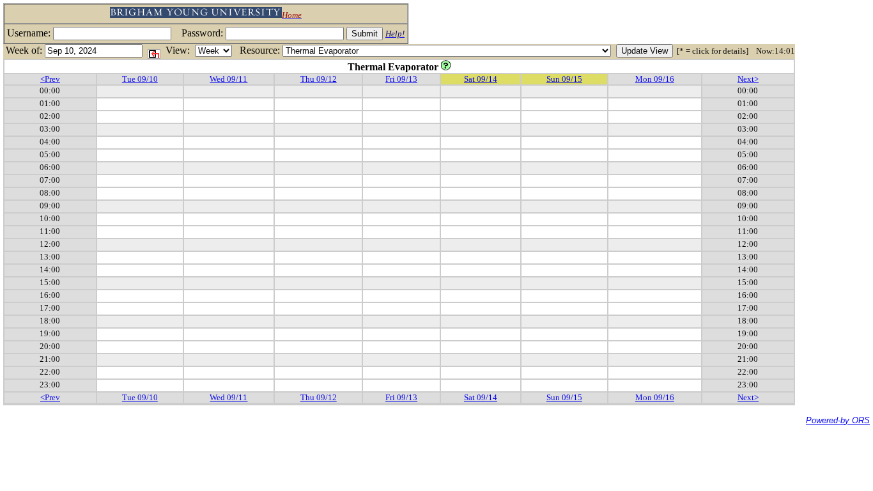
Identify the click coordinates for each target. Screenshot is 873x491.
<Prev (50, 79)
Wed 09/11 (228, 79)
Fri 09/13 (401, 79)
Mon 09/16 (654, 79)
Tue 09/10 (140, 79)
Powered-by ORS (838, 420)
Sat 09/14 (480, 79)
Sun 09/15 (564, 79)
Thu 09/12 (318, 79)
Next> (748, 79)
